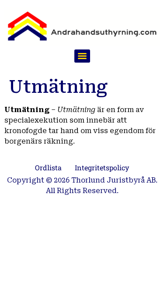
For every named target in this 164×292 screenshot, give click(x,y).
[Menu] (82, 56)
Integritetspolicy (102, 167)
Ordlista (48, 167)
